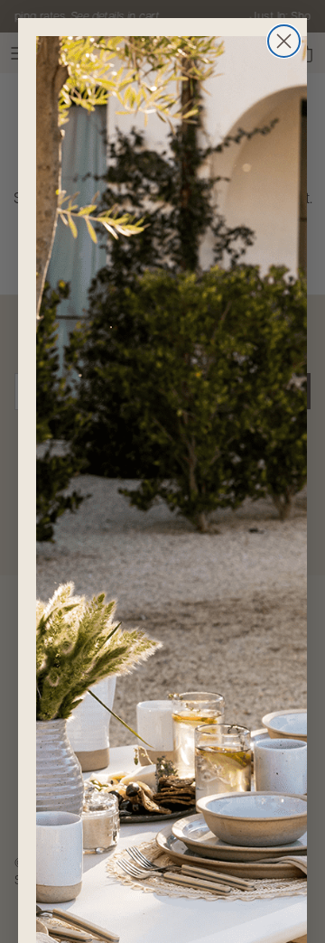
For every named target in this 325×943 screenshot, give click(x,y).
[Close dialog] (284, 41)
